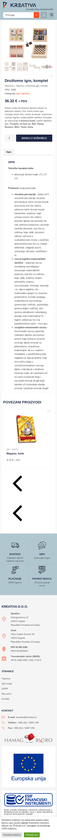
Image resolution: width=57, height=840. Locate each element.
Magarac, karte (15, 453)
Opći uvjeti (7, 683)
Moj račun (7, 693)
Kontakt (5, 699)
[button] (51, 15)
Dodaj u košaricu (34, 138)
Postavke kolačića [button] (11, 835)
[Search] (36, 15)
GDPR (5, 688)
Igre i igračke (23, 93)
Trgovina (20, 86)
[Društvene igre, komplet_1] (28, 43)
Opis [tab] (8, 152)
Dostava (15, 554)
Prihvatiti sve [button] (32, 835)
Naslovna (9, 86)
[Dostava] (15, 545)
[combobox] (18, 15)
